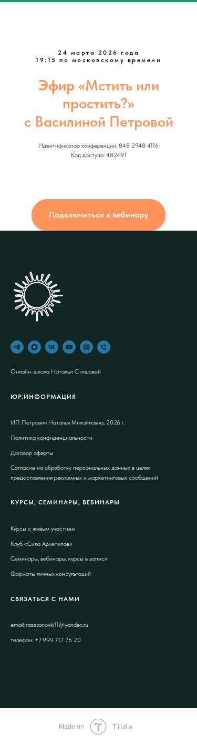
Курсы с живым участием (43, 528)
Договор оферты (32, 453)
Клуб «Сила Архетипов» (41, 543)
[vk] (51, 347)
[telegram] (17, 347)
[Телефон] (103, 347)
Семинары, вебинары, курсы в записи (59, 558)
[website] (86, 347)
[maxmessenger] (34, 347)
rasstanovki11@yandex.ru (57, 624)
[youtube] (69, 347)
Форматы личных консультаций (51, 573)
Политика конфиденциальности (51, 437)
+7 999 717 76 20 (57, 640)
